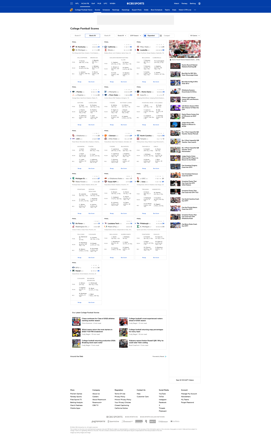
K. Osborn (126, 247)
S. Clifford (125, 105)
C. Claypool (147, 115)
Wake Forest (80, 182)
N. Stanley (157, 192)
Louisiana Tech (113, 223)
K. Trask (81, 105)
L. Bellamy (95, 66)
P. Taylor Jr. (114, 110)
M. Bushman (83, 293)
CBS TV (95, 405)
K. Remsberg (83, 242)
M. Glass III (158, 237)
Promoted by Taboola (158, 356)
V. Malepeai (147, 198)
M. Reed (91, 288)
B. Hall (158, 110)
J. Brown (124, 110)
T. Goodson (157, 198)
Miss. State (144, 47)
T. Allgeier (82, 287)
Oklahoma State (115, 178)
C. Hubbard (114, 197)
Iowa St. (143, 95)
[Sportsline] (113, 421)
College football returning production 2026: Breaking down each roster (99, 342)
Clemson (112, 136)
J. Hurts (81, 149)
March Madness (76, 405)
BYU (77, 267)
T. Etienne (114, 159)
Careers (95, 397)
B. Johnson (114, 202)
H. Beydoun (159, 247)
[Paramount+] (127, 421)
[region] (185, 49)
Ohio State (113, 139)
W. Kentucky (80, 47)
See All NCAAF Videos (185, 380)
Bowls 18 (92, 36)
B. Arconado (94, 248)
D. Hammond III (83, 237)
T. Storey (82, 61)
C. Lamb (81, 159)
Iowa (143, 182)
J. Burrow (93, 149)
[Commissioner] (141, 421)
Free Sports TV (76, 400)
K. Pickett (147, 237)
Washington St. (81, 227)
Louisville (143, 50)
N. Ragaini (157, 204)
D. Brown (146, 159)
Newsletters (185, 397)
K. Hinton (93, 204)
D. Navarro (126, 73)
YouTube (162, 394)
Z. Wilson (82, 283)
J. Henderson (115, 241)
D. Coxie (114, 115)
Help (138, 394)
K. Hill (125, 159)
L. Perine (82, 110)
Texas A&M (112, 182)
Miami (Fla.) (112, 227)
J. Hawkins (157, 66)
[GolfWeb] (175, 421)
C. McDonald (93, 283)
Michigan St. (80, 178)
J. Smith (113, 237)
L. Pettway (159, 115)
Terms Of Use (120, 394)
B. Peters (126, 62)
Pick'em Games (76, 394)
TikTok (161, 397)
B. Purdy (158, 105)
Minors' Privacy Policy (123, 400)
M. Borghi (93, 243)
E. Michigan (144, 227)
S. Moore (95, 72)
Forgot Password (187, 402)
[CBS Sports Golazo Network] (152, 417)
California (111, 47)
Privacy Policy (120, 397)
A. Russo (158, 149)
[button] (71, 3)
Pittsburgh (144, 223)
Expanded (151, 36)
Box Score (91, 82)
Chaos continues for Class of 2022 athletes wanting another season (98, 320)
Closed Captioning (122, 403)
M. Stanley (114, 248)
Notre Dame (146, 92)
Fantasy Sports (76, 397)
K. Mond (126, 192)
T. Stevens (147, 60)
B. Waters (82, 249)
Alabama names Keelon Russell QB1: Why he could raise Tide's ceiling (146, 342)
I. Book (146, 105)
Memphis (112, 92)
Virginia (80, 95)
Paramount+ (97, 402)
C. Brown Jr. (115, 67)
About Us (96, 394)
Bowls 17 (78, 36)
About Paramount (99, 400)
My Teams (185, 400)
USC (143, 178)
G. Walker (82, 66)
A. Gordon (93, 237)
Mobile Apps (75, 408)
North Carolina (145, 136)
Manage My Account (189, 394)
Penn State (113, 95)
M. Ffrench (147, 247)
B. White (114, 105)
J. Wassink (95, 60)
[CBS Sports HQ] (131, 417)
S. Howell (147, 149)
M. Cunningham (159, 61)
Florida (79, 92)
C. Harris (125, 242)
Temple (143, 139)
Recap (79, 82)
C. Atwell (157, 72)
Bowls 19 (107, 36)
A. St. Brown (148, 203)
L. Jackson (82, 72)
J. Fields (125, 149)
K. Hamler (125, 116)
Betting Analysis (76, 402)
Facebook (162, 402)
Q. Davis (126, 202)
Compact (167, 36)
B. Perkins (93, 105)
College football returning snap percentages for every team (146, 331)
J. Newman (93, 194)
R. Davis (157, 153)
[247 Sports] (98, 421)
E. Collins (82, 199)
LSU (78, 139)
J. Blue (157, 159)
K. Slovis (146, 192)
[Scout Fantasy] (163, 421)
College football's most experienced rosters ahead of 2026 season (145, 320)
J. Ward (91, 294)
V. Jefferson (82, 115)
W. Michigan (80, 50)
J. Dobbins (126, 153)
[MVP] (152, 421)
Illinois (110, 50)
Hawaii (78, 271)
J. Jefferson (93, 159)
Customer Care (143, 397)
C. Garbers (114, 62)
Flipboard (162, 411)
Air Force (79, 223)
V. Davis (146, 241)
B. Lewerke (82, 194)
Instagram (163, 400)
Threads (162, 408)
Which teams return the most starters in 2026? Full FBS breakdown (97, 331)
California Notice (121, 406)
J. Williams (147, 154)
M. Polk (113, 73)
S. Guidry (146, 72)
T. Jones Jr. (147, 110)
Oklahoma (80, 136)
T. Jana (92, 115)
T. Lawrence (115, 149)
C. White (82, 204)
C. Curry (92, 154)
